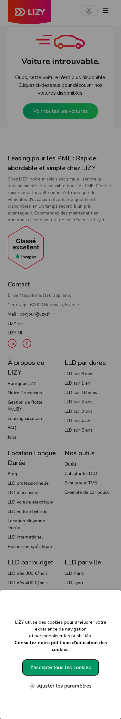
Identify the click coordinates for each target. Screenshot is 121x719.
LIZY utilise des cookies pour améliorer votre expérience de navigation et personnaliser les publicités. (61, 636)
